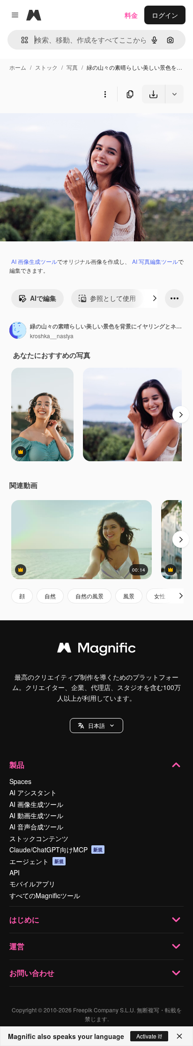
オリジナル (64, 125)
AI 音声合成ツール (36, 826)
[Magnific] (96, 650)
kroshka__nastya (52, 336)
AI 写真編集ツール (155, 261)
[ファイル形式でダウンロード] (174, 94)
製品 (16, 764)
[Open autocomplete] (21, 40)
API (14, 872)
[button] (96, 725)
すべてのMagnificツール (44, 895)
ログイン (165, 15)
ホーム (17, 67)
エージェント (36, 861)
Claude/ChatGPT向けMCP (56, 849)
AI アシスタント (33, 792)
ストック (46, 67)
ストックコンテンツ (38, 838)
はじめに (24, 919)
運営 (16, 946)
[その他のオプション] (105, 94)
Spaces (20, 781)
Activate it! (149, 1036)
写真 (72, 67)
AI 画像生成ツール (34, 261)
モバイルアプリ (32, 883)
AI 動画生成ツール (36, 815)
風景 (128, 596)
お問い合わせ (31, 972)
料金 (131, 15)
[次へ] (154, 298)
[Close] (179, 1036)
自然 (50, 596)
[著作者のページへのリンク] (17, 331)
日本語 (96, 725)
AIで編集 (43, 298)
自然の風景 (89, 596)
